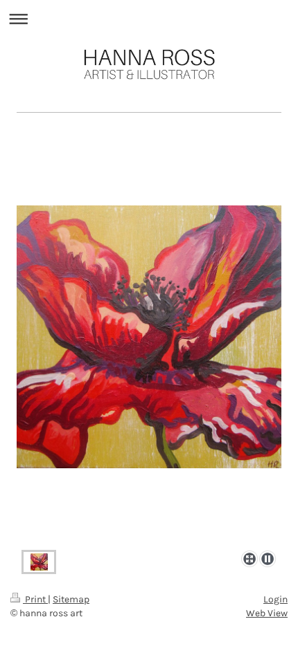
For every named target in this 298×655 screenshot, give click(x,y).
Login (275, 599)
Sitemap (71, 599)
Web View (267, 613)
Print (35, 599)
